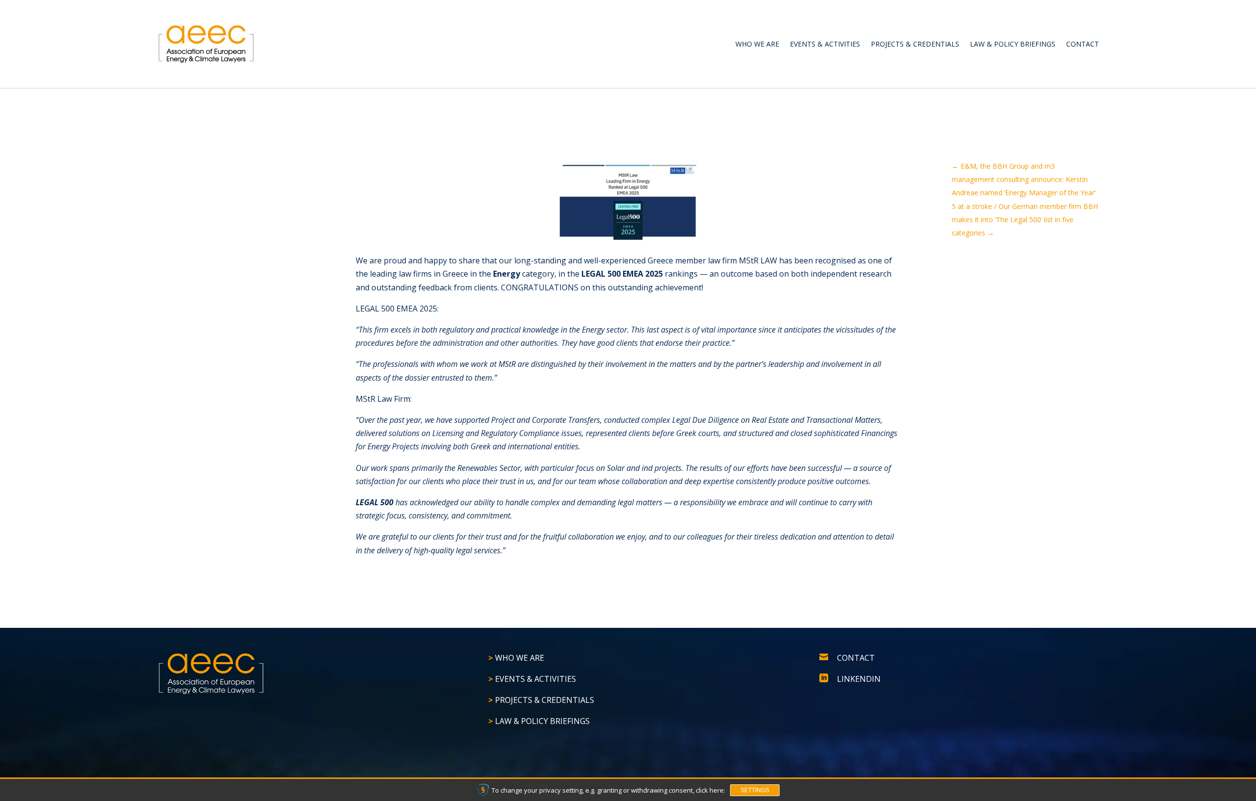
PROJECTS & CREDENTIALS (915, 44)
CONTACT (1082, 44)
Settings (754, 790)
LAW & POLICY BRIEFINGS (1012, 44)
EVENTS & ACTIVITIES (825, 44)
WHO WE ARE (757, 44)
